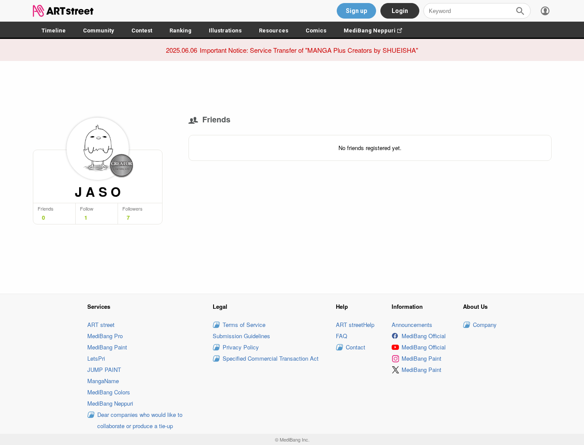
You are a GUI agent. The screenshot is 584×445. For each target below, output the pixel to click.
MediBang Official (424, 336)
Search (520, 11)
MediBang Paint (107, 347)
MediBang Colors (108, 392)
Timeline (53, 30)
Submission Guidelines (241, 336)
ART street (101, 324)
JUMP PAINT (104, 369)
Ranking (180, 30)
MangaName (103, 381)
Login (400, 10)
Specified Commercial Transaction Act (271, 358)
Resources (273, 30)
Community (98, 30)
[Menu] (545, 10)
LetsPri (96, 358)
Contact (355, 347)
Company (485, 324)
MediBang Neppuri (377, 30)
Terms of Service (244, 324)
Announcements (412, 324)
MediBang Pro (105, 336)
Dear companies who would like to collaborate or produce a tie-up (139, 420)
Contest (141, 30)
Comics (316, 30)
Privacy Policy (241, 347)
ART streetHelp (355, 324)
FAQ (341, 336)
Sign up (356, 10)
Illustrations (225, 30)
